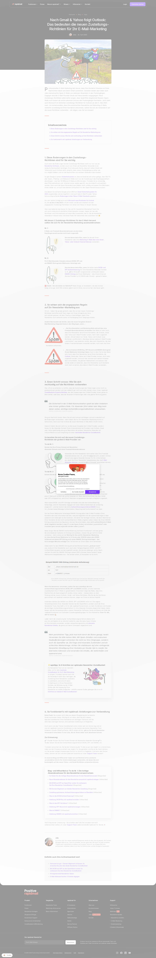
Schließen (63, 492)
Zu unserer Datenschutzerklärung (66, 486)
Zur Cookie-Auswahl (78, 492)
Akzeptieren (92, 492)
